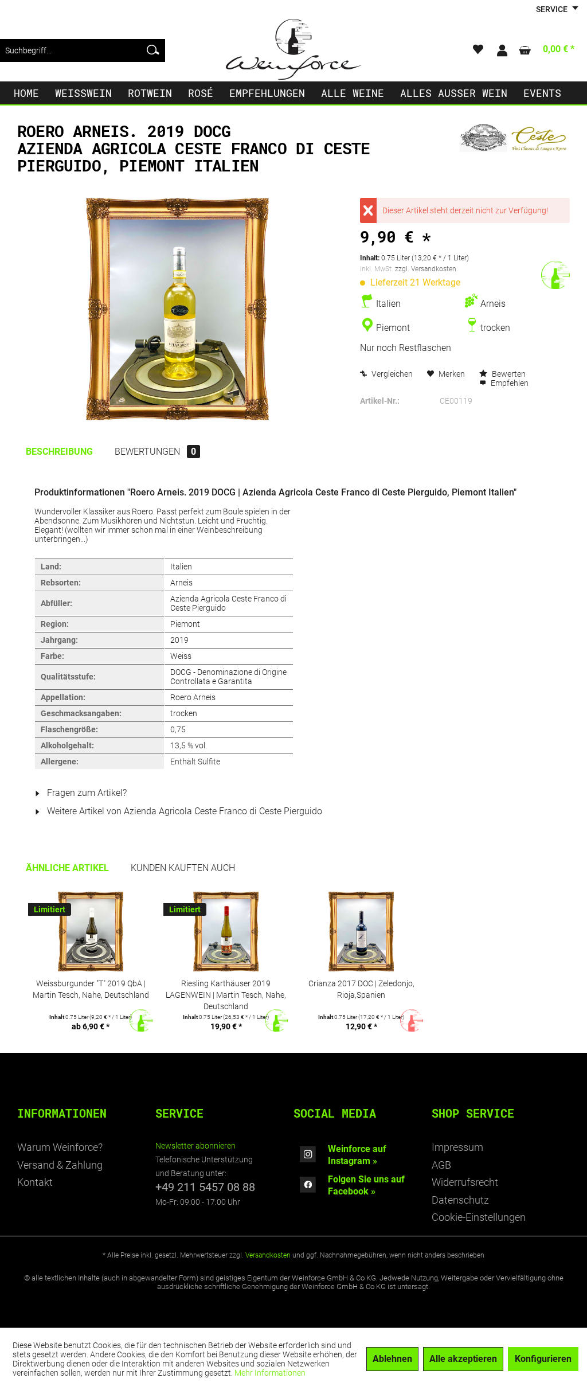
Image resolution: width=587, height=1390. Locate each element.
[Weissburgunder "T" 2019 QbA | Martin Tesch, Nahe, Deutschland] (90, 932)
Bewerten (508, 373)
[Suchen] (153, 50)
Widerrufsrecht (465, 1182)
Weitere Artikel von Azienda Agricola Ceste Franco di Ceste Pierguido (183, 811)
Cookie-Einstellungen (479, 1217)
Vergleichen (391, 373)
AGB (441, 1165)
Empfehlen (509, 383)
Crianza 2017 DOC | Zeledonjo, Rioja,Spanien (361, 989)
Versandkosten (268, 1255)
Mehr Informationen (270, 1372)
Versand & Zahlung (60, 1165)
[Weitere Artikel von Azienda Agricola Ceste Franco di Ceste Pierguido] (514, 143)
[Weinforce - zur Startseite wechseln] (293, 49)
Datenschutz (460, 1200)
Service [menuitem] (552, 9)
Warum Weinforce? (60, 1147)
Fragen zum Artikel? (86, 792)
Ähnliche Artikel (67, 867)
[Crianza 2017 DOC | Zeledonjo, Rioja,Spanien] (361, 932)
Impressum (457, 1147)
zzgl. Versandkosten (425, 269)
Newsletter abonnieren (195, 1145)
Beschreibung (59, 451)
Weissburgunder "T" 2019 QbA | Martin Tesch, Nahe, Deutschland (91, 989)
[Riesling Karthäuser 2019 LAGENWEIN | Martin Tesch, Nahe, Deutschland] (226, 932)
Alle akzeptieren (463, 1358)
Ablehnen (392, 1358)
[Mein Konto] (501, 50)
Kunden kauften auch (183, 867)
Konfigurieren (543, 1358)
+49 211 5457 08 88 (205, 1187)
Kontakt (35, 1182)
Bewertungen (155, 451)
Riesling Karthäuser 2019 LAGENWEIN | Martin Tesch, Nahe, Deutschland (226, 994)
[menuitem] (82, 50)
